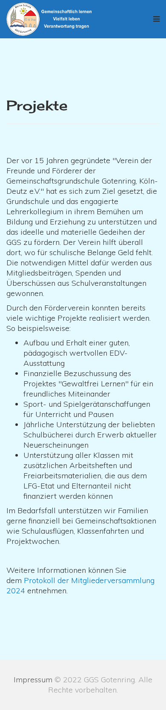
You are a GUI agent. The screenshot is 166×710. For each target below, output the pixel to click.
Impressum (33, 679)
